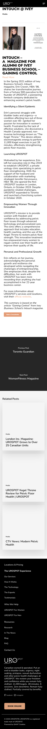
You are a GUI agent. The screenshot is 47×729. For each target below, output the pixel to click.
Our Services (10, 576)
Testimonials (9, 597)
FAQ (6, 643)
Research (8, 627)
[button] (44, 3)
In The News (10, 633)
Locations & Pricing (13, 564)
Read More (8, 77)
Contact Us (9, 650)
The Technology (11, 587)
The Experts (9, 592)
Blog (6, 638)
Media (4, 14)
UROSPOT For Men (12, 615)
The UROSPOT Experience (17, 571)
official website (23, 296)
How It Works (10, 582)
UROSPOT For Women (14, 610)
